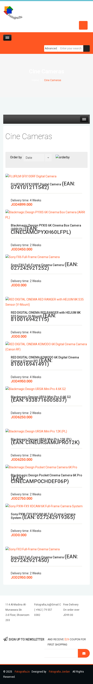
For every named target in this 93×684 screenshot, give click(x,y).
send (84, 653)
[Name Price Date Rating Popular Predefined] (37, 157)
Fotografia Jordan (59, 671)
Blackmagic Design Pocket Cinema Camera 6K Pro (46, 475)
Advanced (51, 48)
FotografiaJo (22, 671)
